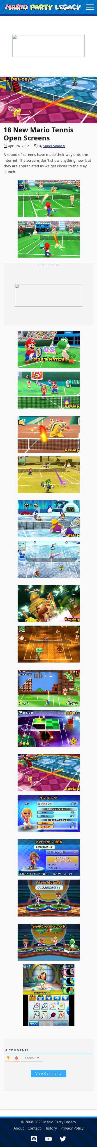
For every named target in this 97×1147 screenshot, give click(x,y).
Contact (34, 1128)
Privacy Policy (71, 1128)
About (19, 1128)
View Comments (48, 1073)
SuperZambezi (54, 146)
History (50, 1128)
